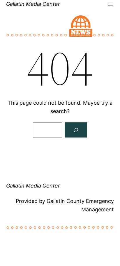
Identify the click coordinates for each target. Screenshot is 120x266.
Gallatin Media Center (33, 4)
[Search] (76, 130)
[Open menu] (110, 4)
